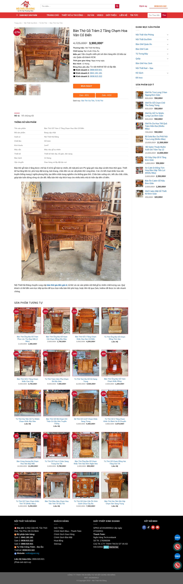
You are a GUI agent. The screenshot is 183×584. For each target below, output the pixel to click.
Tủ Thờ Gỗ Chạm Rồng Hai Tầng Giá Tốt (115, 462)
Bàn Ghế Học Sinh (144, 63)
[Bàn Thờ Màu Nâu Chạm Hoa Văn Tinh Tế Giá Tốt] (56, 485)
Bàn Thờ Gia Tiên (56, 23)
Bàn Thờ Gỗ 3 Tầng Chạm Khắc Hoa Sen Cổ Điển (85, 338)
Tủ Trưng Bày (142, 54)
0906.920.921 (38, 559)
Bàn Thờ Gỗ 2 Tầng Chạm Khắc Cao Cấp (27, 380)
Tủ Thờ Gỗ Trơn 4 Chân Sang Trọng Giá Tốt (57, 462)
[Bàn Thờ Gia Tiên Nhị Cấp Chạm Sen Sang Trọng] (114, 485)
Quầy (138, 59)
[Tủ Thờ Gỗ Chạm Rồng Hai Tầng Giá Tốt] (114, 445)
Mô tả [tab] (17, 116)
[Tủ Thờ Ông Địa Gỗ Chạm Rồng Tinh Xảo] (114, 320)
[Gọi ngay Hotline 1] (177, 547)
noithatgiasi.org (32, 553)
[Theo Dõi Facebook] (144, 527)
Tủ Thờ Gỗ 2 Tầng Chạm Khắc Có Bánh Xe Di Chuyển (114, 420)
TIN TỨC (134, 15)
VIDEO (100, 15)
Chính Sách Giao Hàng (64, 534)
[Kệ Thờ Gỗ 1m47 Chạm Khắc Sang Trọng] (85, 403)
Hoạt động (58, 541)
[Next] (65, 54)
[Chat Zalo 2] (177, 556)
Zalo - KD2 (106, 95)
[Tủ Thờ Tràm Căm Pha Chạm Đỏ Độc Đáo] (56, 363)
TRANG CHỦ (53, 15)
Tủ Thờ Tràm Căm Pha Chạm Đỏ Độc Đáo (56, 380)
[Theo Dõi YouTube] (157, 527)
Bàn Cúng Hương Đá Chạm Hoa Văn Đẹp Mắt (27, 462)
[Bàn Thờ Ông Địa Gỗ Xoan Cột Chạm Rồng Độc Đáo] (56, 320)
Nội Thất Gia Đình (30, 23)
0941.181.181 (96, 73)
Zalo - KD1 (84, 95)
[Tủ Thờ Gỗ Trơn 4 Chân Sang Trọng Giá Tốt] (56, 445)
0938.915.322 (160, 6)
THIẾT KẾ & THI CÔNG (72, 15)
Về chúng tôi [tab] (27, 116)
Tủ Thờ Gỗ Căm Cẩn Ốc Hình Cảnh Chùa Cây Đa (86, 502)
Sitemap (57, 544)
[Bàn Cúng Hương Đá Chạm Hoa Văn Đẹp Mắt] (27, 445)
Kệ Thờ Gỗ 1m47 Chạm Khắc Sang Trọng (85, 420)
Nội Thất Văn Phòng (145, 35)
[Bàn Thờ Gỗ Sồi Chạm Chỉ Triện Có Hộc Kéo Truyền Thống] (56, 403)
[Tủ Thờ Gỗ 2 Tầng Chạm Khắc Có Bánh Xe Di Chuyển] (114, 403)
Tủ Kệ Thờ (43, 23)
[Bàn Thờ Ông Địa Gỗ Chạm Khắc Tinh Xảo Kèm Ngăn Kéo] (85, 445)
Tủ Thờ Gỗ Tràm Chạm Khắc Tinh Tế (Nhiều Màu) (27, 502)
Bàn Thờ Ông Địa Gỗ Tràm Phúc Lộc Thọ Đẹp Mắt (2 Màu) (27, 339)
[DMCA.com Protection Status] (111, 547)
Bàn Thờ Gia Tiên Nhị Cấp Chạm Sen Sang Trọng (114, 502)
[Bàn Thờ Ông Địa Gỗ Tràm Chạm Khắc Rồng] (114, 363)
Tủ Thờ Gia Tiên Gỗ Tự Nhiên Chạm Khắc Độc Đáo (27, 420)
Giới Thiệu (58, 528)
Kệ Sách (139, 73)
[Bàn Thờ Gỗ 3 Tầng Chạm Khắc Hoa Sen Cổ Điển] (85, 320)
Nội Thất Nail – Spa (144, 68)
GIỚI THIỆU (111, 15)
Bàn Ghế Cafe (142, 49)
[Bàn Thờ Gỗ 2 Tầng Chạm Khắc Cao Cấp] (27, 363)
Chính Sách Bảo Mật (63, 537)
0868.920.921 (96, 70)
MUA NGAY (86, 86)
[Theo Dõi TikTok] (149, 527)
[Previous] (18, 54)
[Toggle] (168, 34)
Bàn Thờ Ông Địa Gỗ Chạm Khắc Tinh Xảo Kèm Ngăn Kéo (86, 462)
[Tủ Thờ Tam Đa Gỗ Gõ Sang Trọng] (85, 363)
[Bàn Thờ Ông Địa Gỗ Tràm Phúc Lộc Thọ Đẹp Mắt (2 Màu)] (27, 320)
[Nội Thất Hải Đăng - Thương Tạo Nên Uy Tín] (25, 6)
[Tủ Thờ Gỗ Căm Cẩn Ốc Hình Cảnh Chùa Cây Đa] (85, 485)
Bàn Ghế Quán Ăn (144, 44)
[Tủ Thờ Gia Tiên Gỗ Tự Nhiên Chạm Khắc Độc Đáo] (27, 403)
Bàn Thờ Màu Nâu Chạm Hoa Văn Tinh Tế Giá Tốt (56, 502)
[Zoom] (17, 79)
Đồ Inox (139, 78)
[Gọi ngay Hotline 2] (177, 565)
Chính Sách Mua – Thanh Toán (67, 531)
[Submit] (117, 6)
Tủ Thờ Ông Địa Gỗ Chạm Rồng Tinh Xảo (114, 338)
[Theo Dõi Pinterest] (153, 527)
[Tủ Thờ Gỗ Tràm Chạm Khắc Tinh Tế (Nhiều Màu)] (27, 485)
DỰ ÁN (91, 15)
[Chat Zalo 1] (177, 537)
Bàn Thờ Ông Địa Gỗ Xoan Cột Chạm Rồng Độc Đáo (56, 338)
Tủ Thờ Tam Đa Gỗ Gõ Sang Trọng (85, 380)
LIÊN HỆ (123, 15)
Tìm (164, 15)
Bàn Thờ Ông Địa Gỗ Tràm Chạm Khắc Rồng (114, 380)
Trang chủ (18, 23)
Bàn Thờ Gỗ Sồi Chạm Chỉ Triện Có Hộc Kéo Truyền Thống (56, 421)
